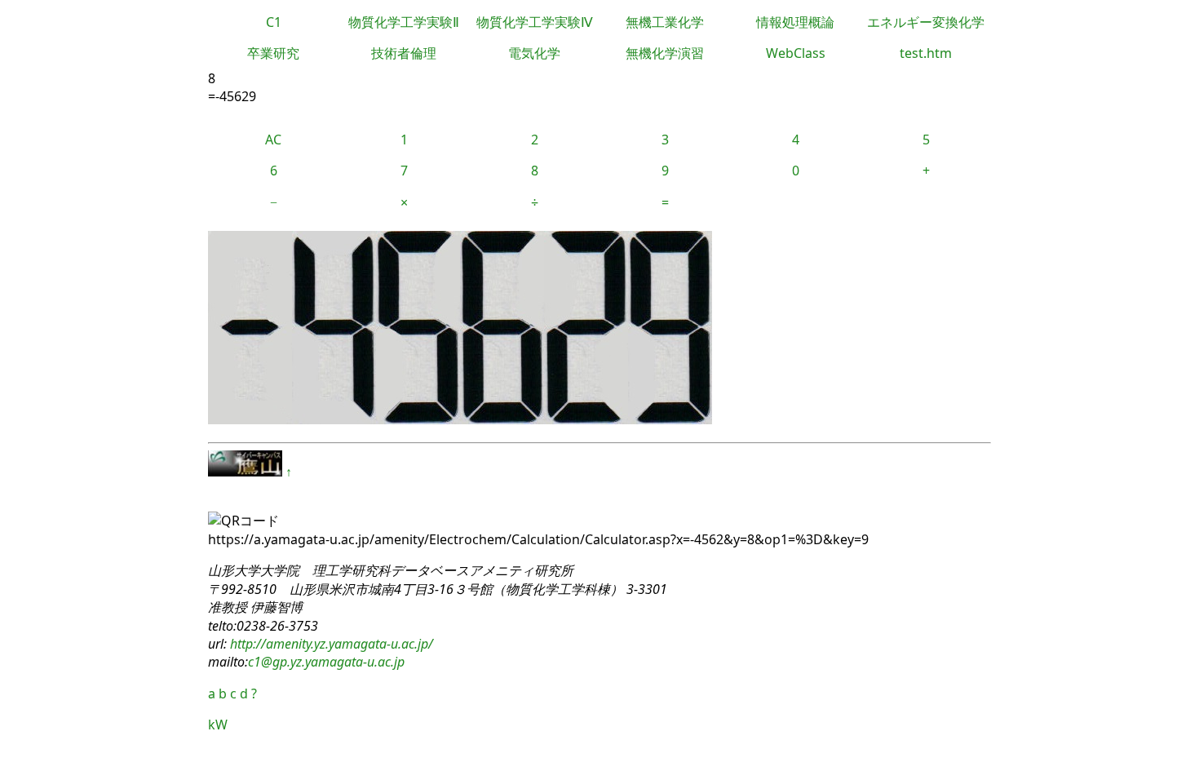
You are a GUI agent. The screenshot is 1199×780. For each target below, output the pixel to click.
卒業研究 (273, 53)
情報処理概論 (795, 22)
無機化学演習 (665, 53)
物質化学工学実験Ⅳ (534, 22)
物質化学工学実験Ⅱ (403, 22)
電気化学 (534, 53)
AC (273, 139)
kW (218, 724)
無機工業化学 (665, 22)
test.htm (926, 53)
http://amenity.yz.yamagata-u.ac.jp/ (330, 644)
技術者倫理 (403, 53)
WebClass (795, 53)
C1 (273, 22)
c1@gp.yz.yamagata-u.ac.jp (326, 662)
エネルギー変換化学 (925, 22)
